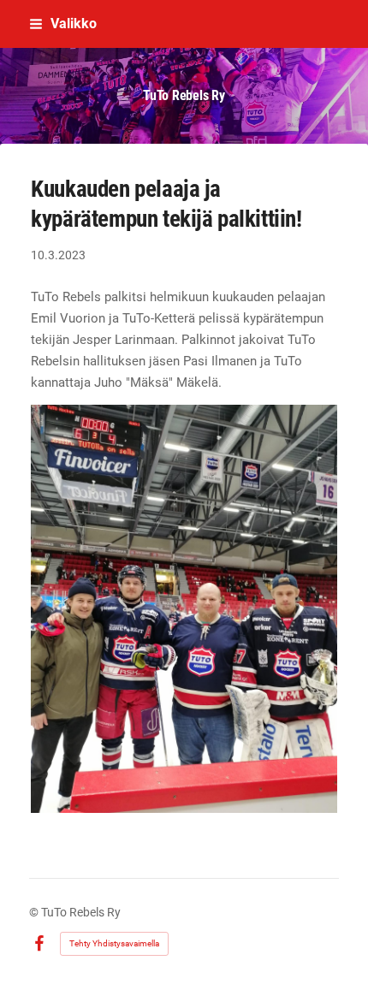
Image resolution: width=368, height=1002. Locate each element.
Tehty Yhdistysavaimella (114, 943)
